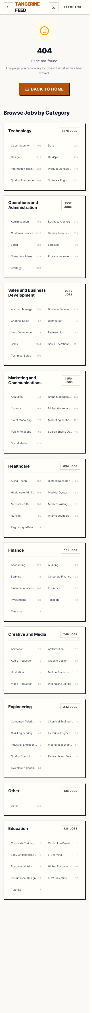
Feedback (74, 8)
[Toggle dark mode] (54, 7)
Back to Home (47, 89)
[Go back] (8, 7)
